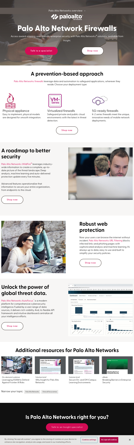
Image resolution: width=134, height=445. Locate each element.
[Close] (130, 440)
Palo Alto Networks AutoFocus (17, 301)
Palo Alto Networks (32, 392)
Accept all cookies (109, 440)
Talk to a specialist (41, 51)
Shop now (92, 51)
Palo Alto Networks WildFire (16, 164)
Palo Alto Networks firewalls (28, 81)
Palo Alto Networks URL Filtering (105, 241)
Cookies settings (89, 440)
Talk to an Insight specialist (67, 427)
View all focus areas (50, 392)
